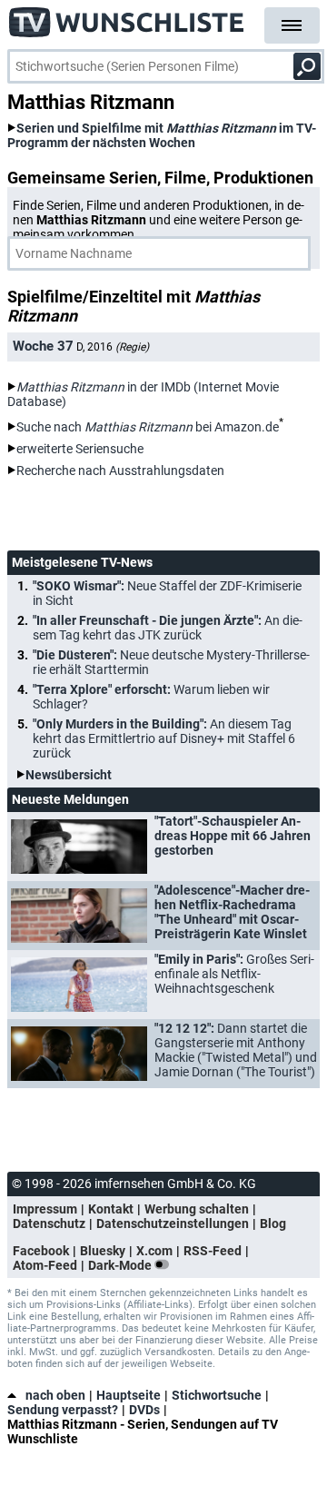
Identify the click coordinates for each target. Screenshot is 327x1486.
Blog (273, 1223)
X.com (154, 1250)
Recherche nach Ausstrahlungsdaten (120, 470)
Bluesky (102, 1250)
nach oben (55, 1395)
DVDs (144, 1409)
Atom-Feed (45, 1265)
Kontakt (111, 1209)
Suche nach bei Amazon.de (147, 427)
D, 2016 (112, 347)
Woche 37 (43, 346)
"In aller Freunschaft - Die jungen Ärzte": (167, 627)
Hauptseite (128, 1395)
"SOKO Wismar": (167, 593)
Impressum (45, 1209)
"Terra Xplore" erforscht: (151, 696)
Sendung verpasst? (62, 1409)
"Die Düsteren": (171, 662)
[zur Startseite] (127, 18)
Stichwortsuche (217, 1395)
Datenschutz (49, 1223)
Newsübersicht (68, 775)
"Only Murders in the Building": (164, 738)
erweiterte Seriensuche (80, 448)
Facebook (41, 1250)
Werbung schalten (196, 1209)
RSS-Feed (212, 1250)
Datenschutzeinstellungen (172, 1223)
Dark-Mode (121, 1265)
